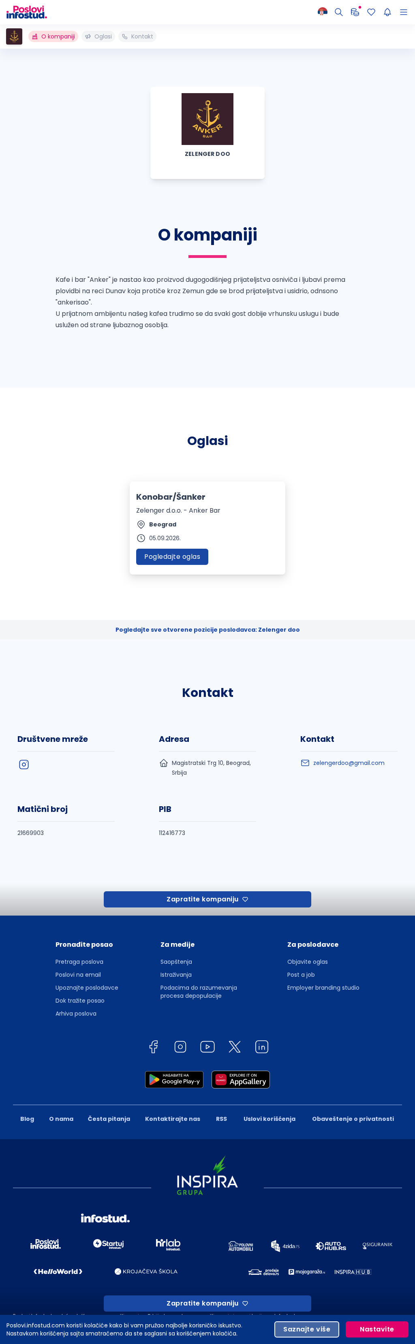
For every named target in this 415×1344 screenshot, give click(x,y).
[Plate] (355, 12)
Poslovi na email (78, 975)
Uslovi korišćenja (269, 1119)
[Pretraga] (339, 12)
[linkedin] (262, 1048)
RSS (221, 1119)
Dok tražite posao (80, 1001)
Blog (27, 1119)
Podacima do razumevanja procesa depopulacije (198, 992)
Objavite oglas (307, 962)
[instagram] (23, 764)
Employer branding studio (323, 988)
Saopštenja (176, 962)
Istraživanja (176, 975)
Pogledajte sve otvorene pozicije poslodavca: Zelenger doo (208, 630)
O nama (61, 1119)
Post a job (301, 975)
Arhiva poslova (76, 1014)
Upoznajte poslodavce (87, 988)
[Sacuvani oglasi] (371, 12)
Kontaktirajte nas (172, 1119)
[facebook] (153, 1048)
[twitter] (235, 1048)
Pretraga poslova (79, 962)
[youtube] (207, 1048)
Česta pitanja (109, 1119)
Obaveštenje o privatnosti (353, 1119)
